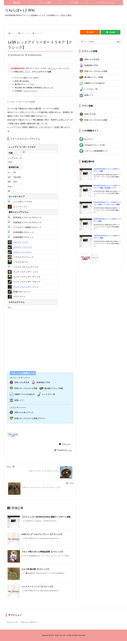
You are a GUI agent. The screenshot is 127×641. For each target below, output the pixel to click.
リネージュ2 (25, 33)
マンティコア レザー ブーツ (25, 286)
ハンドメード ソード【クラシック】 (37, 586)
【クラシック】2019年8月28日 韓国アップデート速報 (46, 517)
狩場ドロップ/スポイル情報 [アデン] (29, 418)
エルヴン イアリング (22, 247)
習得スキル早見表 (21, 382)
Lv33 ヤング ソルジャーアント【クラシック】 (42, 534)
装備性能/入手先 (43, 382)
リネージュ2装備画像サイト (96, 151)
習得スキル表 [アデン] (23, 412)
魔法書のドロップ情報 (53, 388)
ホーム (13, 33)
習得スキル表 (89, 114)
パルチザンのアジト (30, 91)
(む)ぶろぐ (88, 139)
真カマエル (52, 68)
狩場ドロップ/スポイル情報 (25, 388)
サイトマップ (12, 622)
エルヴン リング (20, 242)
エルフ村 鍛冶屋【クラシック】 (35, 569)
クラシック (39, 33)
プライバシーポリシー (29, 622)
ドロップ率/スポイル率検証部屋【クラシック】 (42, 551)
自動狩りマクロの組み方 (24, 394)
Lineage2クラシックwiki (94, 145)
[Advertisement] (40, 339)
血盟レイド (19, 400)
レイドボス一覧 (48, 394)
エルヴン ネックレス (22, 252)
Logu (69, 450)
